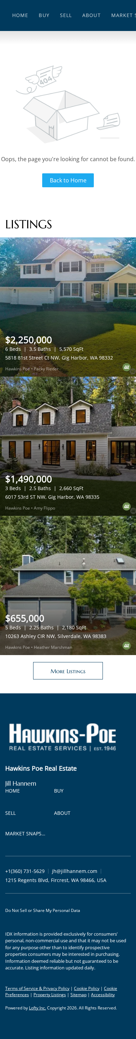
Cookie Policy (86, 988)
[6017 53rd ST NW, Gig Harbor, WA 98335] (68, 446)
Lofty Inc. (37, 1008)
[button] (14, 792)
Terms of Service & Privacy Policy (37, 988)
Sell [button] (66, 15)
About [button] (91, 15)
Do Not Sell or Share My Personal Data (42, 910)
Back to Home (68, 180)
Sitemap (78, 995)
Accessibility (103, 995)
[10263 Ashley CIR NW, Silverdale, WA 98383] (68, 585)
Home (20, 15)
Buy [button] (44, 15)
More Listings (68, 671)
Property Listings (49, 995)
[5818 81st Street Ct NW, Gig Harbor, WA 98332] (68, 307)
